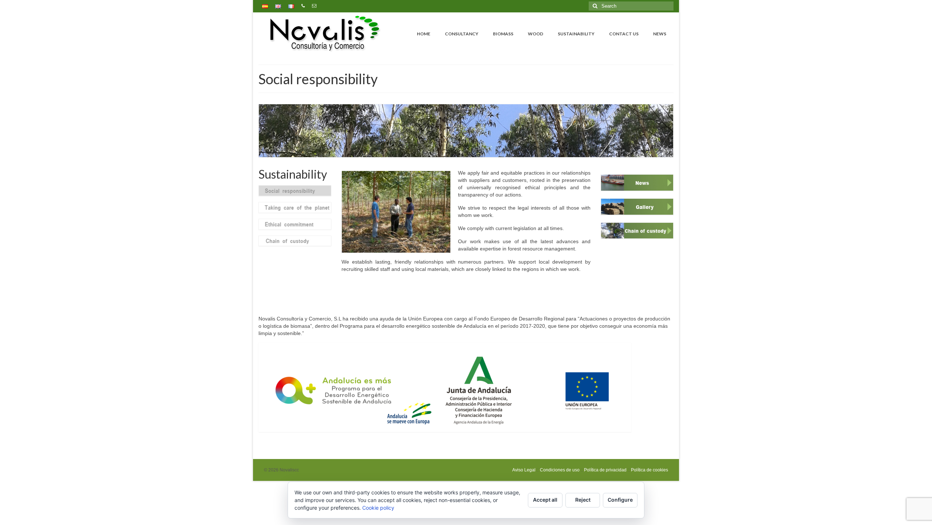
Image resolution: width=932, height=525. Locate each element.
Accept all (545, 500)
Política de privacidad (605, 469)
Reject (583, 500)
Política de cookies (649, 469)
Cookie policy (378, 508)
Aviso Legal (524, 469)
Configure (620, 500)
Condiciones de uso (560, 469)
